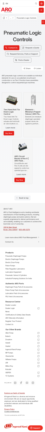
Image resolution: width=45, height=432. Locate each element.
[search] (36, 3)
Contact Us (9, 324)
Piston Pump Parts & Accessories (17, 290)
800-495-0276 (24, 230)
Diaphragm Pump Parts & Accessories (18, 287)
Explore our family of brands (14, 393)
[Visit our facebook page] (21, 383)
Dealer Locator (10, 305)
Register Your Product (13, 321)
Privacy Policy (9, 409)
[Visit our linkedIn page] (15, 383)
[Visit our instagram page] (33, 383)
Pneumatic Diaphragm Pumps (15, 256)
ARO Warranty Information (14, 318)
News (7, 311)
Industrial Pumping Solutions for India (18, 278)
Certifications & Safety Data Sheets (18, 315)
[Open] (41, 10)
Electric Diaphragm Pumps (14, 259)
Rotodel (8, 369)
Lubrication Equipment (13, 272)
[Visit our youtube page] (27, 383)
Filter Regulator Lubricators (15, 269)
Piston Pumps (10, 266)
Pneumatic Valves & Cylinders (16, 275)
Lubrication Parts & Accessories (16, 293)
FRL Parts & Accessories (14, 296)
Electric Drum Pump (12, 262)
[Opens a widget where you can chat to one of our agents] (35, 428)
